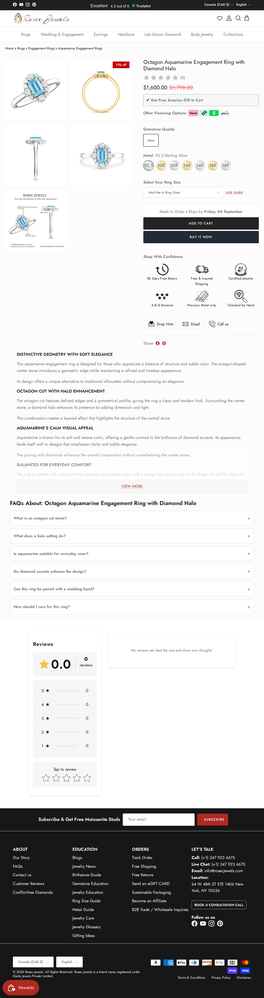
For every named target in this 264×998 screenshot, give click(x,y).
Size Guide (234, 192)
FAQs (17, 866)
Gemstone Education (90, 884)
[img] (160, 78)
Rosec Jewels (34, 971)
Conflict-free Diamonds (33, 892)
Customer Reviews (28, 884)
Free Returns (142, 875)
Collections (233, 34)
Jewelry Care (83, 918)
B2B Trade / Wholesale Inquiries (160, 910)
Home (9, 48)
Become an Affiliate (149, 901)
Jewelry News (83, 866)
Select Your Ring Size (162, 182)
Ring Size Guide (86, 901)
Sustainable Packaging (151, 892)
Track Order (142, 858)
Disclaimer (244, 977)
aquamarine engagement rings (80, 48)
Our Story (21, 858)
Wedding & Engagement (62, 34)
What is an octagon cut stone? (40, 518)
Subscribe (214, 819)
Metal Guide (83, 910)
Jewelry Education (87, 892)
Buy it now (201, 237)
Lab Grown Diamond (163, 34)
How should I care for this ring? (42, 607)
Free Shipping (144, 866)
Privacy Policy (220, 977)
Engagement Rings (41, 48)
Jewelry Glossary (86, 927)
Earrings (101, 34)
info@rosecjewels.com (223, 871)
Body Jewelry (202, 34)
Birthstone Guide (86, 875)
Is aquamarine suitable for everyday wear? (51, 554)
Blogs (77, 858)
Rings (25, 34)
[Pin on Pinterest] (164, 343)
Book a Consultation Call (219, 904)
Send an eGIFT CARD (151, 884)
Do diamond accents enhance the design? (50, 571)
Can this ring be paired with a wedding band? (54, 589)
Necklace (126, 34)
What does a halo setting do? (40, 536)
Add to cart (201, 223)
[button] (220, 18)
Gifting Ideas (83, 936)
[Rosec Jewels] (42, 18)
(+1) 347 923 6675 (218, 858)
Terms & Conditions (191, 977)
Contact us (22, 875)
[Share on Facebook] (158, 343)
